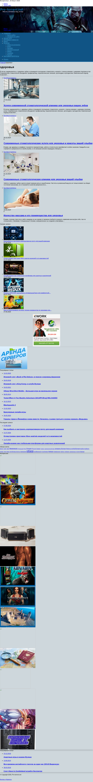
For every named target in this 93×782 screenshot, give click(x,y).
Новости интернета (13, 45)
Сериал (38, 448)
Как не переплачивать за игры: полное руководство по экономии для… (27, 310)
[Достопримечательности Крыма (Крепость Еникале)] (17, 627)
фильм (82, 451)
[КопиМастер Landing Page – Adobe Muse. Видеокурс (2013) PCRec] (17, 474)
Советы (42, 448)
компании (23, 451)
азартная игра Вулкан (50, 448)
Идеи (25, 448)
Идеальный (20, 448)
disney (1, 448)
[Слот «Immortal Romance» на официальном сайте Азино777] (17, 606)
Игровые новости (11, 40)
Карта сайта (11, 35)
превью (50, 451)
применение (57, 451)
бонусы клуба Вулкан (73, 448)
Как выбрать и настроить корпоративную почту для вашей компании (27, 241)
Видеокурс (14, 449)
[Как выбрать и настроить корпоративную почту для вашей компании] (14, 239)
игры (8, 451)
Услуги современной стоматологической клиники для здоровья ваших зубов (46, 105)
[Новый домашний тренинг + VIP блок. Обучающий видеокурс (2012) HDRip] (17, 708)
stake (8, 448)
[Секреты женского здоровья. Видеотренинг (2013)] (17, 647)
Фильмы (10, 48)
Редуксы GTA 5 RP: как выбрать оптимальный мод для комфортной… (27, 293)
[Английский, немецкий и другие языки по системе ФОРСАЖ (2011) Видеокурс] (17, 525)
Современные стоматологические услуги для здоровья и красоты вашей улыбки (48, 143)
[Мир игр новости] (12, 25)
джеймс (2, 451)
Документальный (13, 50)
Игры (9, 46)
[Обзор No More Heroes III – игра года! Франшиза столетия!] (17, 728)
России (34, 448)
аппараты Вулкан (60, 448)
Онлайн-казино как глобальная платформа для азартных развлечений (27, 275)
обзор (30, 451)
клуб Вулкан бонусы (15, 451)
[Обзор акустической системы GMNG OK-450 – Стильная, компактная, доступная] (17, 545)
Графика (10, 53)
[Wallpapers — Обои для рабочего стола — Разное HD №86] (9, 484)
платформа (45, 451)
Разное (7, 43)
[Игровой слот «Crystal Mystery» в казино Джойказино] (17, 504)
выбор (82, 448)
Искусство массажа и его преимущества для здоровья (33, 215)
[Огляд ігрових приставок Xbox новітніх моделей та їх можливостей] (14, 257)
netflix (5, 448)
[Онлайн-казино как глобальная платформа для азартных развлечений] (14, 274)
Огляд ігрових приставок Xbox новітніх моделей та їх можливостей (26, 258)
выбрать (86, 448)
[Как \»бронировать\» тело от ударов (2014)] (17, 566)
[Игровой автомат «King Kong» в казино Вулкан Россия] (17, 586)
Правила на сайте (13, 36)
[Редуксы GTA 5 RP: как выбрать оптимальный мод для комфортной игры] (14, 291)
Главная (3, 62)
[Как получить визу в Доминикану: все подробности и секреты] (17, 667)
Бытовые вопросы (11, 56)
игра (5, 451)
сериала (67, 451)
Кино (6, 41)
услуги (78, 451)
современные (72, 451)
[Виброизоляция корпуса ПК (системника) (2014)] (17, 749)
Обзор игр (8, 38)
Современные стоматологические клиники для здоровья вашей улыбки (43, 179)
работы (62, 451)
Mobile (9, 51)
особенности (38, 451)
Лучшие (29, 448)
